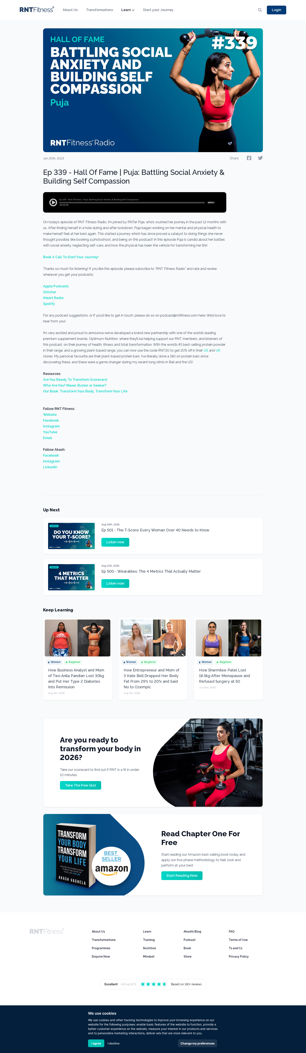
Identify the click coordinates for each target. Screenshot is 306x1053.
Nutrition (149, 948)
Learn (126, 10)
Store (188, 956)
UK (217, 350)
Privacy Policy (239, 956)
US (205, 350)
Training (149, 940)
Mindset (148, 956)
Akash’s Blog (192, 931)
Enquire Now (101, 956)
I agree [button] (96, 1043)
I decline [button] (113, 1043)
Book (187, 948)
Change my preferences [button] (197, 1043)
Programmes (101, 948)
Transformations (99, 10)
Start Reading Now (182, 876)
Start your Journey (158, 10)
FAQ (231, 931)
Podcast (189, 940)
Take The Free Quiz (80, 785)
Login (276, 10)
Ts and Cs (235, 948)
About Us (70, 10)
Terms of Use (238, 940)
